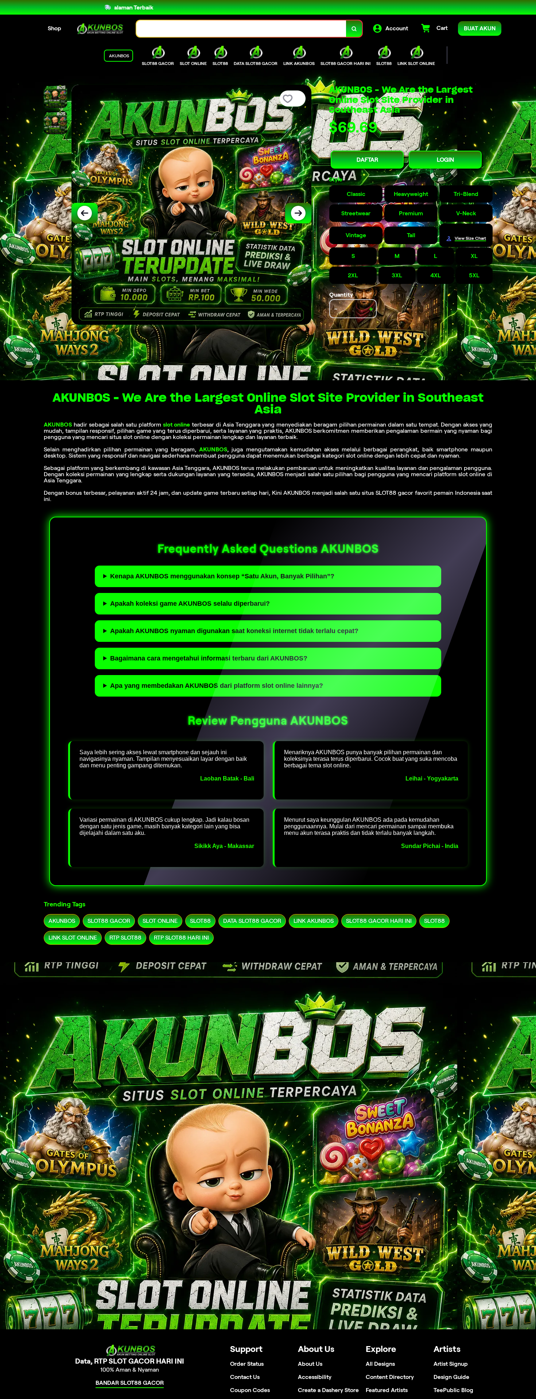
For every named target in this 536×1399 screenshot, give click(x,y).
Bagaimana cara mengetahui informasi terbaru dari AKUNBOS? (208, 658)
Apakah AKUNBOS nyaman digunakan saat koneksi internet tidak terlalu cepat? (234, 631)
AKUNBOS (58, 424)
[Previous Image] (84, 213)
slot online (176, 424)
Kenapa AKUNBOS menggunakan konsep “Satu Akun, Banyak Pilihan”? (222, 576)
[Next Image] (298, 213)
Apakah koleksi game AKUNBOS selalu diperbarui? (190, 603)
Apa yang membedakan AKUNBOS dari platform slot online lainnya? (216, 685)
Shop (54, 28)
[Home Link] (98, 29)
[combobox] (241, 28)
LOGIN (445, 160)
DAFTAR (367, 160)
